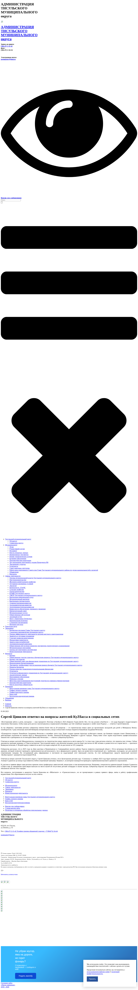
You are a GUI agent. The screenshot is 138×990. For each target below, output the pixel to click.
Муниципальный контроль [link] (19, 599)
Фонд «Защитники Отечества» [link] (20, 619)
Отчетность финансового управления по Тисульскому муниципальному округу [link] (38, 673)
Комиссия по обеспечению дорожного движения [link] (27, 609)
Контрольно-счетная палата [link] (19, 601)
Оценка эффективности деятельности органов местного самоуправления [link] (36, 634)
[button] (2, 202)
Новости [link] (8, 706)
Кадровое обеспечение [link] (17, 558)
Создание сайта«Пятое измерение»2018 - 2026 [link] (8, 985)
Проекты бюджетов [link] (16, 667)
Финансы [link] (8, 653)
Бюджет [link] (12, 655)
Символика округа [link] (16, 543)
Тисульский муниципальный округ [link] (18, 539)
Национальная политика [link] (18, 620)
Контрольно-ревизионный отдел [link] (21, 597)
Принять (92, 979)
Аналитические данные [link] (18, 675)
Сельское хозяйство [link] (16, 589)
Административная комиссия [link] (20, 603)
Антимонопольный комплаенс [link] (20, 644)
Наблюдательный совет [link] (18, 611)
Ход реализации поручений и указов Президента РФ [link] (28, 562)
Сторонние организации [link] (18, 622)
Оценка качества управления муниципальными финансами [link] (31, 669)
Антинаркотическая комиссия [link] (20, 605)
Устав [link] (11, 547)
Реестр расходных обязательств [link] (20, 685)
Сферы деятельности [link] (12, 576)
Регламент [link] (13, 551)
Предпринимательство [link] (17, 580)
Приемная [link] (9, 686)
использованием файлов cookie (98, 972)
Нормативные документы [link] (18, 555)
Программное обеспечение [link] (19, 677)
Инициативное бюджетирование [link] (21, 663)
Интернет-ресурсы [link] (16, 624)
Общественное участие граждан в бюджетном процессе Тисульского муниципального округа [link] (43, 657)
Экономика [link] (9, 628)
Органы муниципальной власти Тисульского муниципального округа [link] (35, 578)
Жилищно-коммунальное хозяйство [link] (22, 582)
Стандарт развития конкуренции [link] (21, 638)
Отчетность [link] (13, 566)
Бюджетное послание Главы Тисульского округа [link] (27, 630)
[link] (69, 31)
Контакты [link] (13, 574)
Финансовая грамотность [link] (18, 640)
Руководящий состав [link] (17, 549)
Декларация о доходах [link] (17, 564)
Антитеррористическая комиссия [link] (21, 607)
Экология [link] (12, 586)
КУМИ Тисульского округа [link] (19, 593)
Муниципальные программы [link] (20, 648)
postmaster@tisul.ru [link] (8, 59)
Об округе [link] (13, 541)
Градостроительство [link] (16, 591)
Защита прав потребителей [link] (19, 642)
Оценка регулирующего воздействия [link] (23, 650)
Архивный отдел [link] (15, 617)
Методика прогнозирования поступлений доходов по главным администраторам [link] (39, 681)
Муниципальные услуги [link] (18, 613)
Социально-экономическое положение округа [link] (26, 632)
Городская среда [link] (11, 626)
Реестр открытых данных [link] (18, 553)
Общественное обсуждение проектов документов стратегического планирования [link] (39, 646)
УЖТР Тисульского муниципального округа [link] (25, 595)
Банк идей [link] (13, 694)
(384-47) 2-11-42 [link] (7, 46)
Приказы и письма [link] (16, 679)
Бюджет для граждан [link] (17, 659)
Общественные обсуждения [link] (19, 615)
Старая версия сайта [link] (12, 808)
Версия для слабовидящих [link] (14, 806)
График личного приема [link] (18, 690)
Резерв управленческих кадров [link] (20, 556)
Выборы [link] (8, 700)
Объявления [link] (13, 572)
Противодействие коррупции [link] (20, 560)
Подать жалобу (26, 976)
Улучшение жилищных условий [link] (21, 584)
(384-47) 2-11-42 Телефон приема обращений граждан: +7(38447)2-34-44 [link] (31, 831)
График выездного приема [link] (19, 692)
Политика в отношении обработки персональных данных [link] (26, 810)
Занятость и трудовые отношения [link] (21, 636)
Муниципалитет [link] (11, 545)
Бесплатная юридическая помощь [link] (21, 696)
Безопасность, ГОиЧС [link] (17, 588)
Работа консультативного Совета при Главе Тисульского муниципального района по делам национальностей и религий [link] (53, 570)
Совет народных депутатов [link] (19, 568)
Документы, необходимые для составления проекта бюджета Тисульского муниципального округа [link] (45, 665)
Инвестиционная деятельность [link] (20, 652)
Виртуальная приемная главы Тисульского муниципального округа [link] (34, 688)
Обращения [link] (9, 698)
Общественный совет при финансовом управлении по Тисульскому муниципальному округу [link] (43, 661)
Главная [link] (8, 704)
